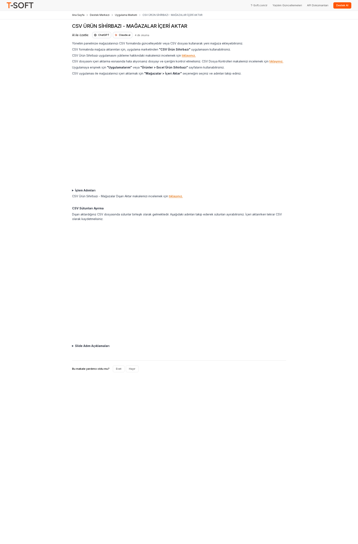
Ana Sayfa (78, 14)
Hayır (132, 368)
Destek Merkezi (100, 14)
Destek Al (342, 5)
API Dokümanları (317, 5)
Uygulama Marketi (126, 14)
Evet (118, 368)
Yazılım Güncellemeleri (287, 5)
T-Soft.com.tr (259, 5)
